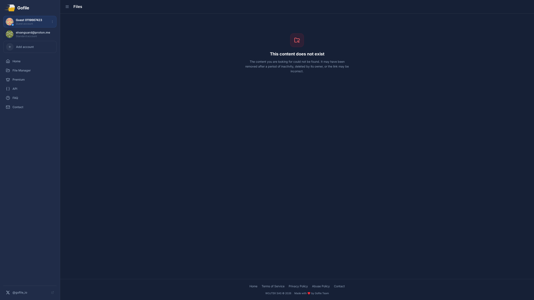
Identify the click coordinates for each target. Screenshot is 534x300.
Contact (339, 286)
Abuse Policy (321, 286)
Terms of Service (273, 286)
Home (253, 286)
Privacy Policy (298, 286)
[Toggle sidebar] (67, 6)
